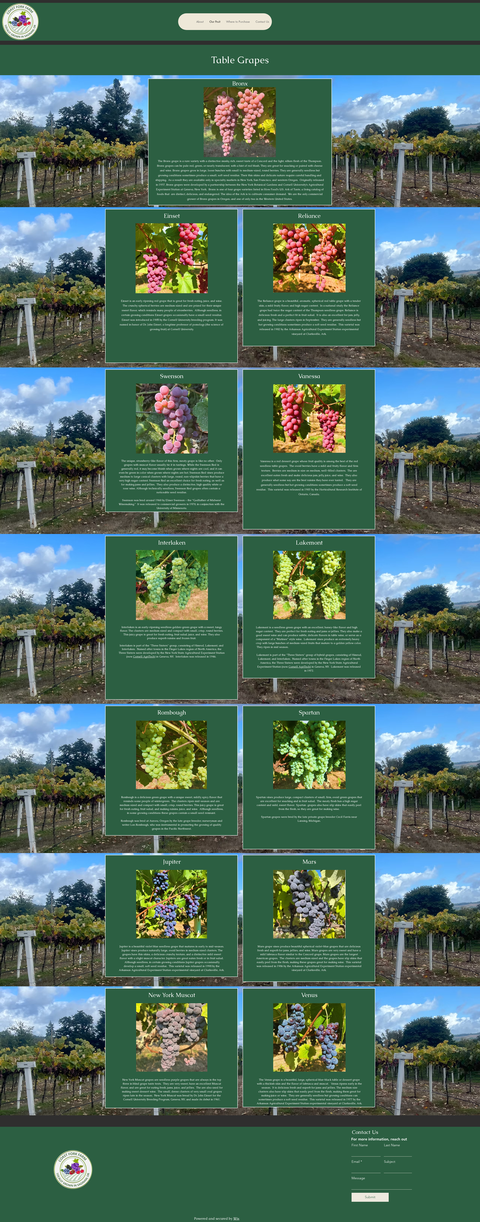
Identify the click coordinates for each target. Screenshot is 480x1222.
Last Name (392, 1145)
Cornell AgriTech (143, 656)
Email (356, 1161)
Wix (236, 1218)
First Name (360, 1145)
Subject (389, 1161)
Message (358, 1178)
